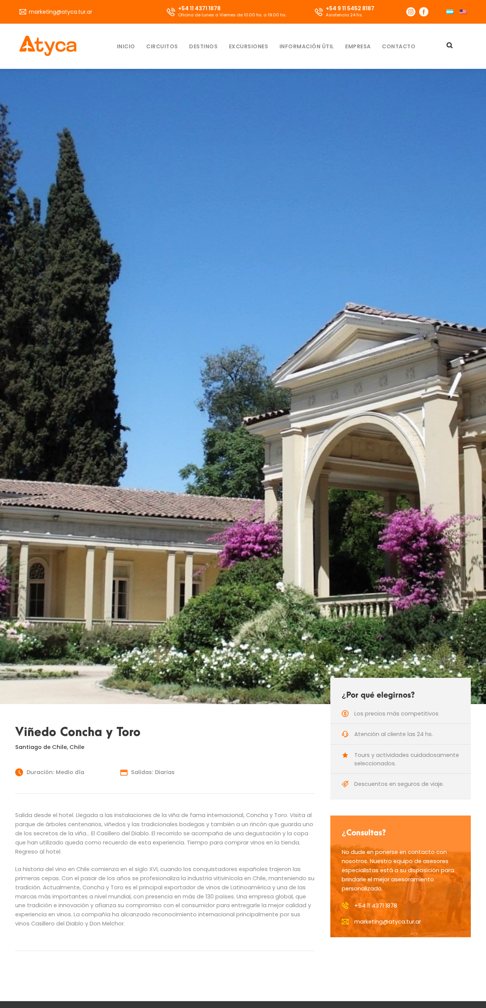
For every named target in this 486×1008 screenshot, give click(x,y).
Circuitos (162, 46)
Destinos (203, 46)
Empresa (358, 46)
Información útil (306, 46)
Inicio (126, 46)
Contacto (398, 46)
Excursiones (248, 46)
